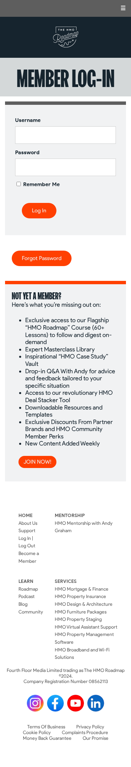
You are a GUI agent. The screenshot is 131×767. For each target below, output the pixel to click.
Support (26, 530)
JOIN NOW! (37, 462)
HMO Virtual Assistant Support (86, 627)
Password (27, 152)
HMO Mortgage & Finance (81, 589)
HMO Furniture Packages (80, 612)
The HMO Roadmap (65, 37)
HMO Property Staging (78, 619)
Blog (23, 604)
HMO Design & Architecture (84, 604)
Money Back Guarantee (47, 738)
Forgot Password (41, 258)
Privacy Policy (90, 727)
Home (25, 515)
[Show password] (105, 167)
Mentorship (70, 515)
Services (66, 581)
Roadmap (28, 589)
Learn (25, 581)
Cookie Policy (37, 732)
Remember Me (41, 184)
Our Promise (95, 738)
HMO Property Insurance (80, 596)
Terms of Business (46, 727)
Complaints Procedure (85, 732)
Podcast (26, 596)
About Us (27, 523)
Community (30, 612)
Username (28, 120)
